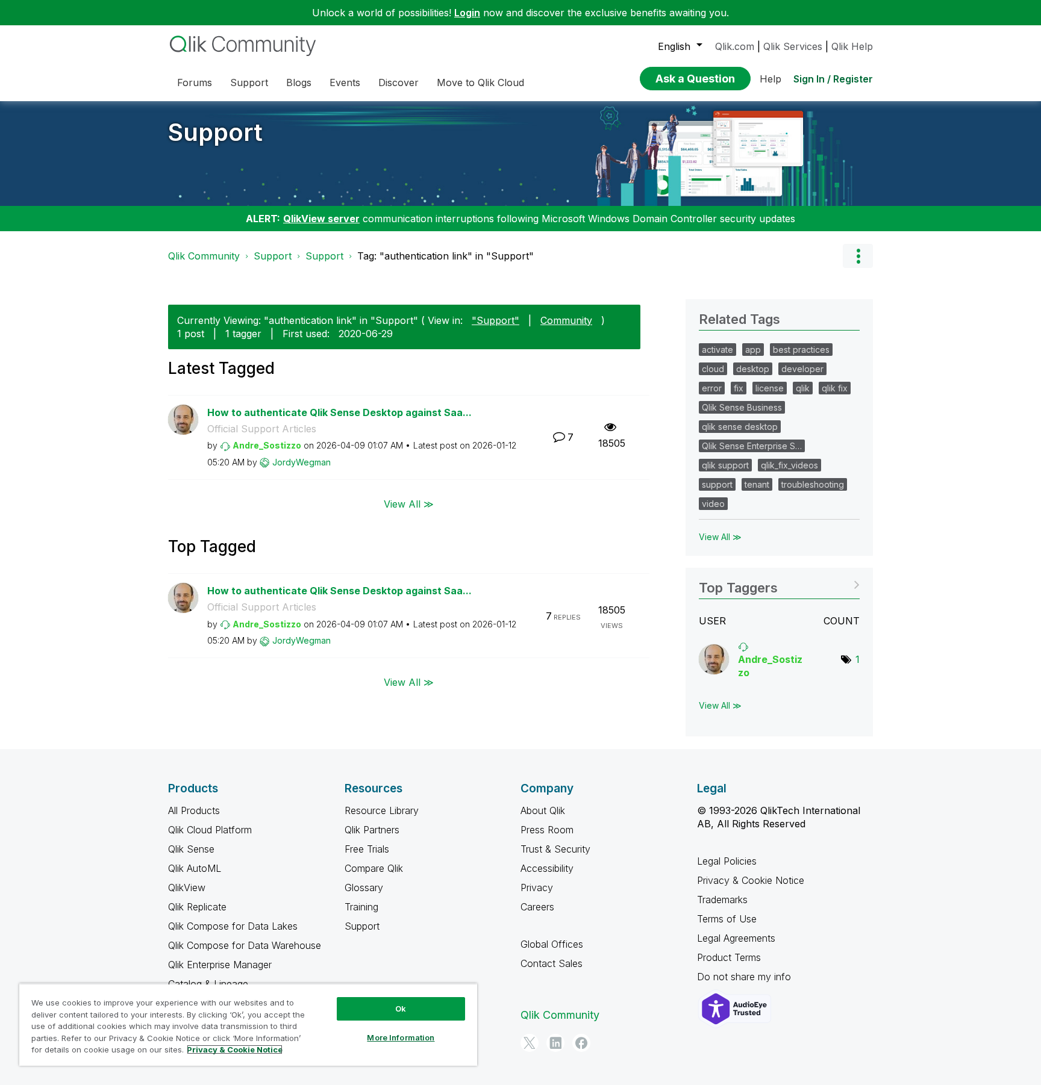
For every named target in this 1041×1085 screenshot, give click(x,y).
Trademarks (722, 900)
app (753, 349)
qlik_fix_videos (789, 465)
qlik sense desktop (740, 426)
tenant (757, 484)
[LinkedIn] (555, 1043)
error (712, 388)
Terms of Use (727, 919)
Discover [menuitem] (398, 82)
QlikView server (321, 219)
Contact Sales (551, 963)
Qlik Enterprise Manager (220, 965)
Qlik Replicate (197, 907)
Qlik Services (792, 46)
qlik (803, 388)
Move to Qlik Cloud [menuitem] (480, 82)
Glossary (364, 887)
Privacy (536, 887)
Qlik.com (734, 46)
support (717, 484)
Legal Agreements (736, 938)
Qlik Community (204, 256)
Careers (537, 907)
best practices (801, 349)
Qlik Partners (372, 830)
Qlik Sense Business (742, 407)
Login (467, 13)
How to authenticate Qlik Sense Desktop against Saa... (339, 412)
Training (361, 907)
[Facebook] (581, 1043)
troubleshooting (812, 484)
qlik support (725, 465)
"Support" (495, 320)
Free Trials (367, 849)
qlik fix (835, 388)
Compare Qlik (374, 868)
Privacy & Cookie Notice (750, 880)
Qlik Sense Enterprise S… (752, 446)
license (769, 388)
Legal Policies (727, 861)
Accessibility (547, 868)
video (713, 504)
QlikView (186, 887)
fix (738, 388)
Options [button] (858, 256)
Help (770, 79)
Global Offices (551, 944)
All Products (194, 810)
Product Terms (729, 957)
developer (802, 369)
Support (215, 132)
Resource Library (382, 810)
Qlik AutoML (194, 868)
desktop (752, 369)
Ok (400, 1008)
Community (566, 320)
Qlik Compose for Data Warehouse (244, 945)
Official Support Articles (261, 429)
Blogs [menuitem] (298, 82)
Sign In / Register (833, 79)
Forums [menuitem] (194, 82)
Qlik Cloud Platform (210, 830)
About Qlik (542, 810)
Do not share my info (745, 977)
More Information (400, 1037)
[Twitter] (529, 1043)
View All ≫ (409, 503)
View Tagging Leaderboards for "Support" (779, 583)
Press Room (547, 830)
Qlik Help (852, 46)
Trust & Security (555, 849)
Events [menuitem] (345, 82)
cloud (713, 369)
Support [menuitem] (249, 82)
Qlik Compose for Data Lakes (233, 926)
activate (717, 349)
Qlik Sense (191, 849)
